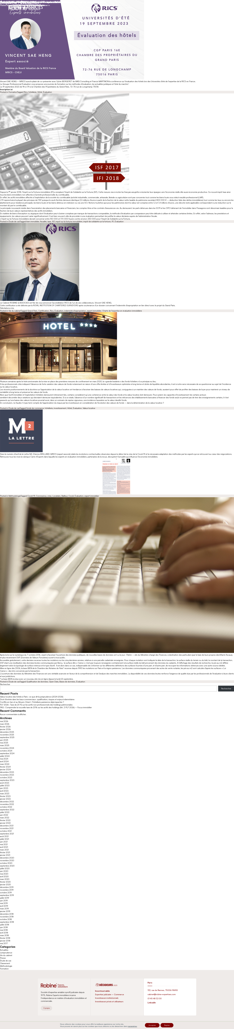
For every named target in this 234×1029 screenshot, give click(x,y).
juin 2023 (4, 788)
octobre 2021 (6, 831)
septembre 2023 (7, 780)
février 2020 (5, 882)
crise (49, 496)
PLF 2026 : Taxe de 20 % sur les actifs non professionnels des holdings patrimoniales (36, 705)
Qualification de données (37, 681)
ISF (53, 221)
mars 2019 (4, 908)
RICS (66, 303)
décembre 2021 (6, 825)
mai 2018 (4, 930)
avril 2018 (4, 932)
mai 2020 (4, 874)
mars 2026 (4, 724)
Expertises (99, 8)
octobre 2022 (6, 807)
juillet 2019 (4, 898)
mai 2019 (4, 903)
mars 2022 (4, 817)
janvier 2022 (5, 823)
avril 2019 (4, 906)
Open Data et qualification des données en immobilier (37, 2)
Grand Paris (32, 311)
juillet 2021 (4, 839)
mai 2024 (4, 759)
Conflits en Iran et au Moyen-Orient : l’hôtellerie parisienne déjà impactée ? (32, 702)
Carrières (118, 8)
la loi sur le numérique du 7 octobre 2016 (22, 655)
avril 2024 (4, 761)
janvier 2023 (5, 799)
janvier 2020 (5, 884)
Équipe (109, 8)
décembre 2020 (7, 858)
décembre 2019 (7, 887)
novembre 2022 (7, 804)
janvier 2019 (5, 911)
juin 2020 (4, 871)
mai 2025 (4, 742)
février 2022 (5, 820)
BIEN (30, 668)
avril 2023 (4, 791)
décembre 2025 (7, 732)
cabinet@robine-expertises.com (162, 994)
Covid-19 (31, 496)
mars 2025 (4, 745)
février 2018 (5, 938)
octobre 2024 (6, 750)
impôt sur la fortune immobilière (69, 221)
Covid (71, 496)
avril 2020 (4, 876)
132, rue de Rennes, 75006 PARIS (163, 990)
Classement (5, 963)
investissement (60, 408)
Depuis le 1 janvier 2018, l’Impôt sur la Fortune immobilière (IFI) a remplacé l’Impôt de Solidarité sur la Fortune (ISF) (48, 192)
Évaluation (47, 92)
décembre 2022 (7, 801)
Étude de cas (14, 221)
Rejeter (167, 1025)
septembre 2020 (7, 866)
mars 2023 (4, 793)
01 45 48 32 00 (155, 998)
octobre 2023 (6, 777)
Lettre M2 (28, 454)
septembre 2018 (7, 922)
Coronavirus (41, 496)
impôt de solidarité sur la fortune (97, 221)
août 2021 (4, 836)
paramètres (132, 1026)
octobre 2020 (6, 863)
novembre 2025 (7, 734)
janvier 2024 (5, 769)
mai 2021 (4, 844)
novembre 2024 (7, 748)
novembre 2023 (7, 775)
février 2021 (5, 852)
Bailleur (64, 496)
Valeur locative (89, 408)
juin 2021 (4, 841)
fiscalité (43, 221)
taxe (49, 221)
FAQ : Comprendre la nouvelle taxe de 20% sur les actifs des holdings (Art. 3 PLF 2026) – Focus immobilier (46, 707)
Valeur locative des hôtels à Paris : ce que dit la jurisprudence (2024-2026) (31, 696)
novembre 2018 (7, 916)
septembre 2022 (7, 809)
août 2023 (4, 783)
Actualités (128, 8)
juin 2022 (4, 815)
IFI (113, 221)
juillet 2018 (4, 924)
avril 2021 (4, 847)
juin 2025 (4, 740)
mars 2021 (4, 849)
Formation (13, 92)
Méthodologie (15, 496)
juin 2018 (4, 927)
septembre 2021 (7, 833)
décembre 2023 (7, 772)
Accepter (152, 1025)
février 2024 (5, 767)
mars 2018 (4, 935)
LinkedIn (152, 1002)
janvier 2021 (5, 855)
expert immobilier (94, 311)
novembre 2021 (6, 828)
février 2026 (5, 726)
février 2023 (5, 796)
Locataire (56, 496)
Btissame (43, 5)
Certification (43, 311)
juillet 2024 (5, 756)
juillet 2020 (5, 868)
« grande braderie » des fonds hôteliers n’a (123, 381)
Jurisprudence (6, 952)
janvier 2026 (5, 729)
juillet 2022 (4, 812)
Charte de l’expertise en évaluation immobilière (122, 311)
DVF (18, 657)
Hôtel (39, 92)
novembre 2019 (7, 890)
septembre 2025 (7, 737)
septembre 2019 (7, 895)
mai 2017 (4, 943)
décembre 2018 (7, 914)
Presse (3, 958)
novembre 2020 (7, 860)
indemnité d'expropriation (75, 311)
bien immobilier (32, 221)
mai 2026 (4, 721)
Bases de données (67, 681)
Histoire (90, 8)
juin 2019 (4, 900)
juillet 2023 (5, 785)
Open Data (53, 681)
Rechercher (5, 684)
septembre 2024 (7, 753)
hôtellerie (32, 92)
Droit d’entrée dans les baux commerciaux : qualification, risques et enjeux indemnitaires (37, 699)
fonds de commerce (35, 408)
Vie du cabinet (15, 311)
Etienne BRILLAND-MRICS (45, 454)
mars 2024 (4, 764)
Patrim (129, 655)
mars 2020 (4, 879)
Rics (26, 92)
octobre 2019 (6, 892)
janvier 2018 (5, 940)
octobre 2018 (6, 919)
